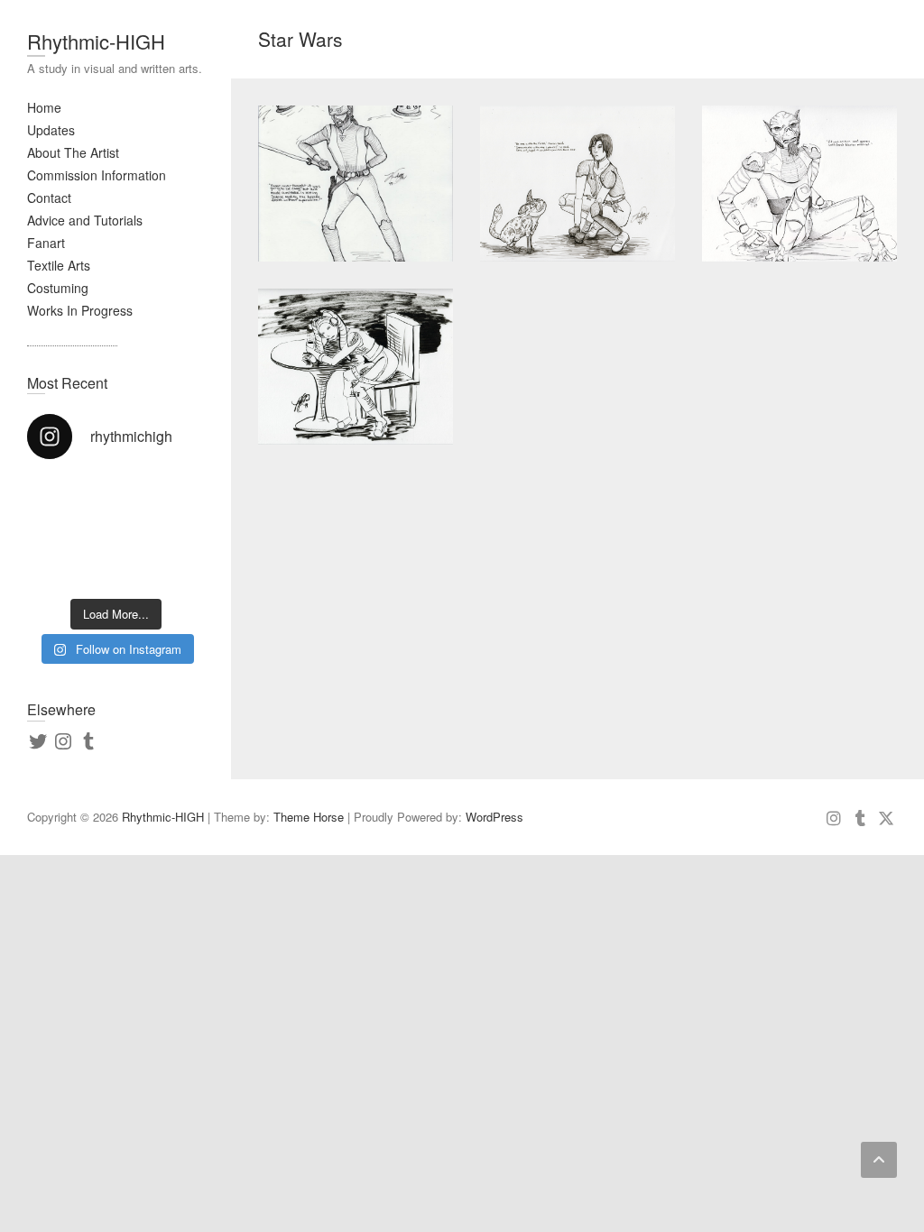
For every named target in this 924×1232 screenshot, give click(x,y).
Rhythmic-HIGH (96, 41)
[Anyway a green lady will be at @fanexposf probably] (69, 504)
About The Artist (73, 152)
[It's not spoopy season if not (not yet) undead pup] (69, 560)
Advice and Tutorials (85, 220)
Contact (49, 197)
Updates (51, 130)
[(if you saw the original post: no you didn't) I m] (162, 560)
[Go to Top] (879, 1160)
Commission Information (96, 175)
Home (44, 107)
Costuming (57, 288)
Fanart (46, 243)
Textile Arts (58, 265)
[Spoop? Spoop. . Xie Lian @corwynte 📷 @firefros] (162, 504)
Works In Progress (80, 310)
